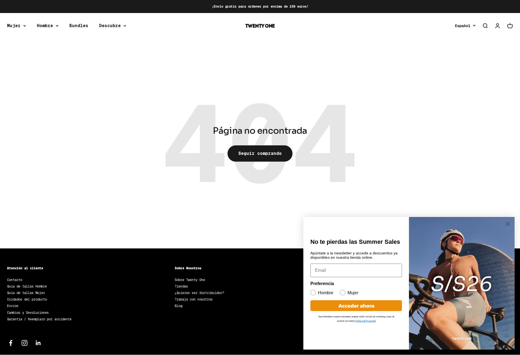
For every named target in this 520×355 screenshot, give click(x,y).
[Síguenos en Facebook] (10, 343)
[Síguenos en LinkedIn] (38, 343)
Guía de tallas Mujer (26, 293)
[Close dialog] (507, 224)
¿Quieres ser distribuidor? (199, 293)
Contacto (14, 280)
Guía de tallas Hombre (27, 286)
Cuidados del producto (27, 299)
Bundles (78, 25)
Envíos (12, 306)
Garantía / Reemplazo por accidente (39, 319)
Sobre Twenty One (190, 280)
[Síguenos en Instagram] (24, 343)
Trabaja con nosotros (194, 299)
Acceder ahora (356, 306)
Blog (178, 306)
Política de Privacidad (366, 321)
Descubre (110, 25)
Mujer (14, 25)
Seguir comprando (260, 153)
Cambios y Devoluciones (28, 313)
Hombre (45, 25)
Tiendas (181, 286)
